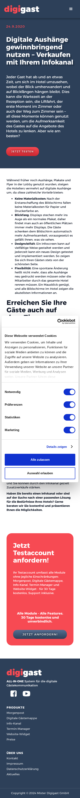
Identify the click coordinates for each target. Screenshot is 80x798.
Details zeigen (57, 446)
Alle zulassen (40, 459)
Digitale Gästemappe (22, 718)
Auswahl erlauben (40, 473)
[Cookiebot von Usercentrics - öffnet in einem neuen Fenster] (57, 321)
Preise (11, 739)
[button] (71, 9)
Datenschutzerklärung (23, 769)
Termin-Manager (18, 728)
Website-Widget (18, 734)
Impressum (15, 763)
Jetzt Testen (22, 151)
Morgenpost (15, 712)
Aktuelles (13, 774)
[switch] (69, 404)
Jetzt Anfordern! (40, 634)
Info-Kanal (14, 723)
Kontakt (12, 758)
